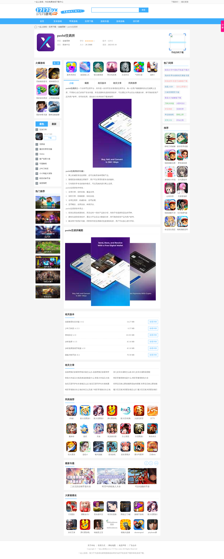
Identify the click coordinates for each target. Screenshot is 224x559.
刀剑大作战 (169, 103)
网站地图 (112, 545)
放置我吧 (43, 183)
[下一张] (135, 271)
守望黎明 (43, 164)
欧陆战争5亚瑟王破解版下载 (176, 81)
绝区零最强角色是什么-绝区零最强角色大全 (130, 378)
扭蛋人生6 (169, 87)
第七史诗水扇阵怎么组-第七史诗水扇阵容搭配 (131, 372)
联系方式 (101, 545)
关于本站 (91, 545)
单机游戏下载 (138, 553)
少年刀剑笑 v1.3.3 (72, 328)
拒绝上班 (180, 115)
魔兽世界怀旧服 (45, 149)
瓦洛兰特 (43, 129)
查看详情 (153, 322)
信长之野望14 (181, 87)
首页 (42, 21)
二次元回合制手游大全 (80, 486)
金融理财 (61, 27)
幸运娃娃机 (169, 115)
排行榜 (136, 21)
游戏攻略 (120, 21)
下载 (50, 138)
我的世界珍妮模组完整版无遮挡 (177, 76)
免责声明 (122, 545)
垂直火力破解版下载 (173, 98)
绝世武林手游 (44, 178)
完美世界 (180, 109)
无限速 (42, 144)
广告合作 (132, 545)
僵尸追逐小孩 (44, 159)
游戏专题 (105, 21)
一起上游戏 (42, 27)
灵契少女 (168, 120)
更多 (156, 463)
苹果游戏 (73, 21)
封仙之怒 (180, 120)
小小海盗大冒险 (45, 173)
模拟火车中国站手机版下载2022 (177, 70)
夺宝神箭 (168, 109)
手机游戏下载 (125, 553)
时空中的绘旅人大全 (111, 486)
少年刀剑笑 (43, 169)
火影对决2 (180, 103)
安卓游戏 (58, 21)
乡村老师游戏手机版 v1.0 (75, 348)
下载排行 (174, 2)
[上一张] (88, 271)
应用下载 (89, 21)
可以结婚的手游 (142, 486)
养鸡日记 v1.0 (70, 335)
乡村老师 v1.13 (71, 342)
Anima (41, 154)
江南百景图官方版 (172, 92)
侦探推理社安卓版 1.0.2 (74, 322)
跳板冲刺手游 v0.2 (72, 355)
